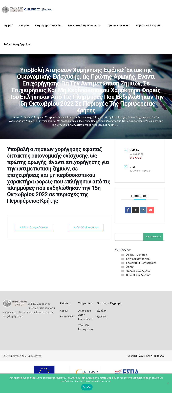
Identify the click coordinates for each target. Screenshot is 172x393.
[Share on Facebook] (128, 210)
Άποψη (130, 266)
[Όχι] (167, 385)
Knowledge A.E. (155, 355)
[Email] (150, 210)
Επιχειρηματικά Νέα (48, 25)
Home (16, 117)
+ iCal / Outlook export (86, 227)
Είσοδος (101, 310)
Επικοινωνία (67, 316)
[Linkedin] (143, 210)
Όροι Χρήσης (34, 355)
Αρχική (8, 25)
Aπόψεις (24, 25)
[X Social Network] (135, 210)
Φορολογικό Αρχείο (148, 25)
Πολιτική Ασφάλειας (13, 355)
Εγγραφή (101, 316)
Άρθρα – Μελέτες (119, 25)
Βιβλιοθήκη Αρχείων (17, 44)
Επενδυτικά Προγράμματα (84, 25)
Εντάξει (87, 387)
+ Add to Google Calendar (34, 227)
